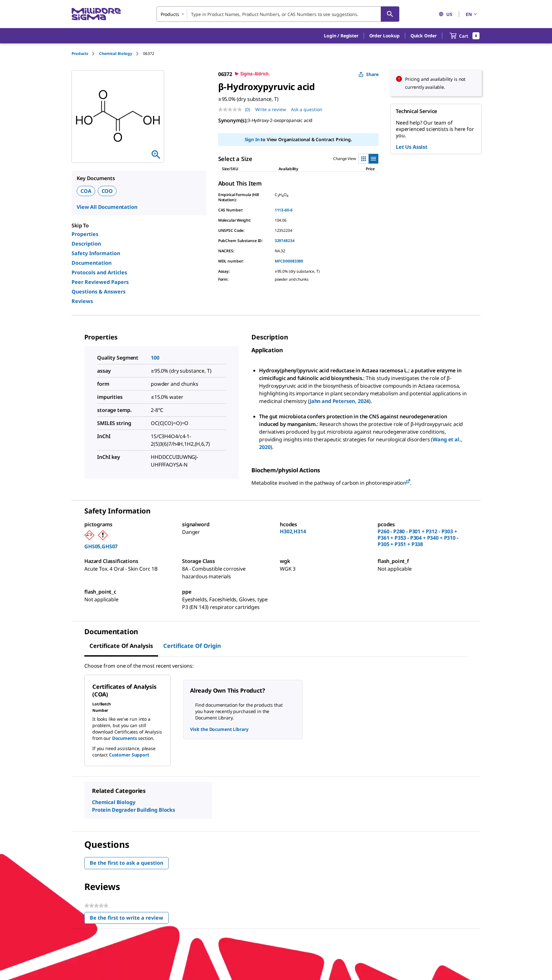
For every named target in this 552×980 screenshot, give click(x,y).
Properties (85, 234)
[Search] (390, 14)
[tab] (85, 53)
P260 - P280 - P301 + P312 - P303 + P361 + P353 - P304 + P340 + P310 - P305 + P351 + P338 (418, 538)
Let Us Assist (411, 147)
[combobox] (278, 14)
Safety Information (96, 253)
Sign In (252, 139)
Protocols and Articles (99, 272)
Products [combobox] (170, 14)
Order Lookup (384, 36)
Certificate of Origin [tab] (192, 646)
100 (155, 357)
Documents (124, 738)
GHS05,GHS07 (101, 546)
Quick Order (423, 36)
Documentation (91, 262)
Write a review (270, 109)
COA (85, 190)
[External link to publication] (408, 481)
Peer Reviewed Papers (100, 281)
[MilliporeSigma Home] (96, 14)
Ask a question (306, 109)
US (449, 14)
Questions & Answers (99, 291)
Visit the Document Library (219, 729)
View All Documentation (107, 207)
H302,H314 (293, 531)
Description (86, 243)
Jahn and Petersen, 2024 (339, 401)
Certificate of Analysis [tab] (121, 646)
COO (107, 190)
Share (372, 74)
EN (469, 14)
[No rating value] (231, 109)
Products (80, 53)
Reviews (82, 301)
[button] (341, 36)
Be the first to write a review (129, 919)
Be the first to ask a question (126, 862)
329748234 (285, 240)
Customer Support (129, 755)
